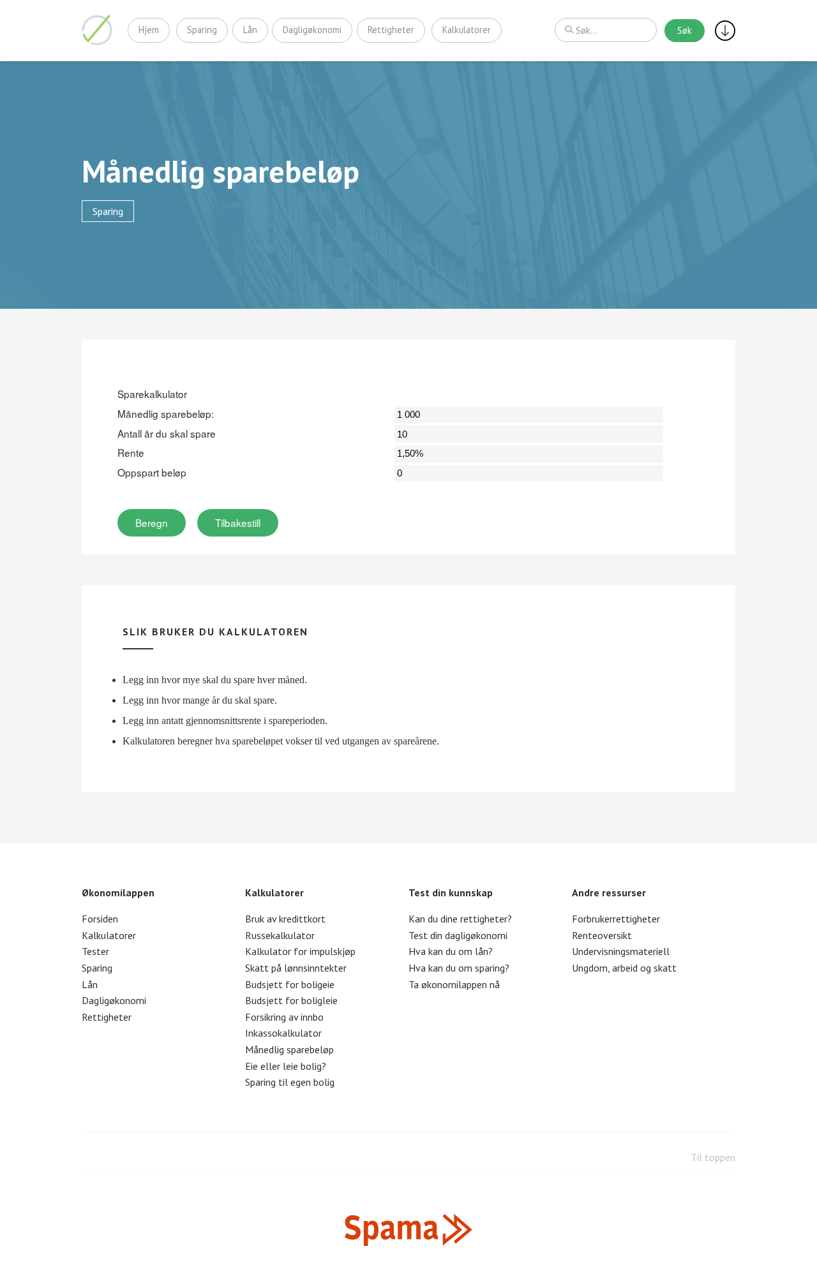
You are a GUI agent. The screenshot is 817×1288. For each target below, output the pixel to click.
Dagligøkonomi (312, 30)
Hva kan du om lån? (450, 951)
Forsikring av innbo (284, 1016)
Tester (95, 951)
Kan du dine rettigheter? (460, 918)
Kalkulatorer (466, 30)
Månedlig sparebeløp (289, 1049)
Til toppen (713, 1157)
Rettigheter (391, 30)
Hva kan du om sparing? (458, 967)
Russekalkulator (280, 935)
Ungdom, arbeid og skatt (624, 967)
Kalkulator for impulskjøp (300, 951)
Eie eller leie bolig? (285, 1066)
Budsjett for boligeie (289, 984)
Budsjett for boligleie (291, 1000)
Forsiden (100, 918)
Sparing (202, 30)
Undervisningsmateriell (621, 951)
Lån (250, 30)
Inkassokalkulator (283, 1032)
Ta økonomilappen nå (454, 984)
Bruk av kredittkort (285, 918)
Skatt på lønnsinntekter (296, 967)
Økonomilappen (97, 30)
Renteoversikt (602, 935)
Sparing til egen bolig (289, 1082)
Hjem (149, 30)
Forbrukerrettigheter (616, 918)
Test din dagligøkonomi (457, 935)
